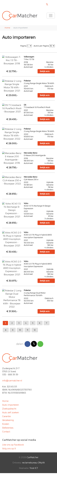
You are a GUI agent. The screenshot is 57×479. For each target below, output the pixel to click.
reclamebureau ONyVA (33, 462)
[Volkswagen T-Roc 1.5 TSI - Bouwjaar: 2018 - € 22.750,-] (12, 60)
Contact (6, 431)
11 (27, 330)
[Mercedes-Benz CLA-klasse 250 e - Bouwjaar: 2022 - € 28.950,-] (12, 180)
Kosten (5, 424)
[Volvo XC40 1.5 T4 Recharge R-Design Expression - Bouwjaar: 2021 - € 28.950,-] (12, 210)
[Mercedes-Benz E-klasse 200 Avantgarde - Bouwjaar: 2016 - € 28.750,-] (12, 158)
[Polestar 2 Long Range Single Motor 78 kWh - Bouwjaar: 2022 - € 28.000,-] (12, 134)
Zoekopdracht (9, 408)
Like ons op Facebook (13, 444)
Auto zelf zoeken (10, 412)
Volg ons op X (9, 448)
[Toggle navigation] (51, 16)
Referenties (7, 427)
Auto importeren (10, 405)
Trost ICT (34, 468)
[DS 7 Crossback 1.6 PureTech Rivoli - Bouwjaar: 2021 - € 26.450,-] (12, 108)
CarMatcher (32, 457)
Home (5, 401)
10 (20, 330)
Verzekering (8, 420)
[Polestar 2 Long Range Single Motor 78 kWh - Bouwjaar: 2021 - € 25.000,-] (12, 85)
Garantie (6, 416)
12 (35, 330)
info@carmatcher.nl (12, 380)
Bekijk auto (45, 71)
